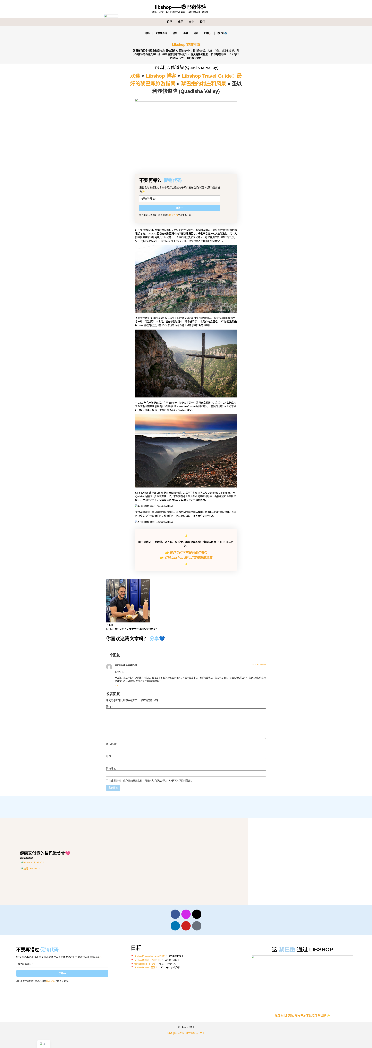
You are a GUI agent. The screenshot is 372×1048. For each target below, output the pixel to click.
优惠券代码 (161, 33)
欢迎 (135, 76)
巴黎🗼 (208, 33)
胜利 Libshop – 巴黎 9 (144, 964)
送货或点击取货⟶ (27, 858)
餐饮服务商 (192, 1033)
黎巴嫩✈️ (222, 33)
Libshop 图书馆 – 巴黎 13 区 (148, 960)
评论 (109, 706)
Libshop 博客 (161, 76)
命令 (191, 21)
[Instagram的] (186, 914)
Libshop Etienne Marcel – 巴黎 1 (150, 956)
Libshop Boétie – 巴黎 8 (145, 967)
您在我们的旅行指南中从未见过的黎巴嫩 (300, 1015)
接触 (170, 1033)
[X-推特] (196, 914)
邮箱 (109, 756)
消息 (175, 33)
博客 (147, 33)
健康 (196, 33)
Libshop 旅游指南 (186, 45)
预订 (202, 21)
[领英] (175, 925)
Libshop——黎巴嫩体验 (180, 7)
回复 (116, 685)
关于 (202, 1033)
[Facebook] (175, 914)
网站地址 (111, 768)
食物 (185, 33)
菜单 (169, 21)
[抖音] (196, 925)
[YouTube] (186, 925)
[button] (255, 21)
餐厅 (180, 21)
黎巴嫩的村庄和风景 (203, 83)
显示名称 (111, 744)
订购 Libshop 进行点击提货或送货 (188, 557)
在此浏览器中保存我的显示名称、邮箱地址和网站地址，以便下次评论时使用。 (151, 781)
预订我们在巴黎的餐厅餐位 (188, 553)
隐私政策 (173, 215)
